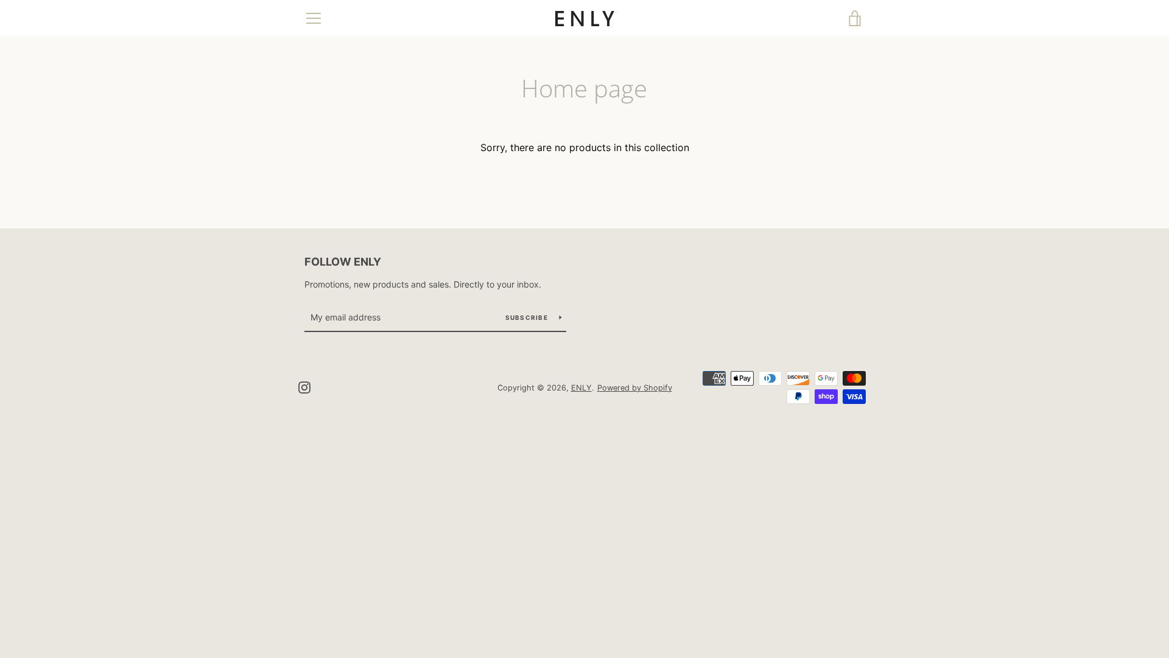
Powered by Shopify (634, 387)
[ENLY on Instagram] (304, 387)
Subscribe (527, 317)
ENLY (581, 387)
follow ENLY (342, 261)
